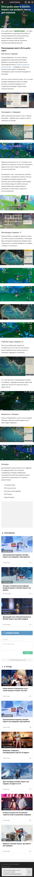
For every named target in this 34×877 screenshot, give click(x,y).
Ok (29, 872)
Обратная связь (6, 866)
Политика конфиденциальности (12, 874)
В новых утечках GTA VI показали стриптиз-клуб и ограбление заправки (17, 814)
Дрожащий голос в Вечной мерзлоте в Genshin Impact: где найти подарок (17, 618)
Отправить (27, 652)
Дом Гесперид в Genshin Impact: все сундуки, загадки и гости (16, 783)
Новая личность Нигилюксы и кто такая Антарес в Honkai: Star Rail (15, 689)
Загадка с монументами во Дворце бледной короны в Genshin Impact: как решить (17, 588)
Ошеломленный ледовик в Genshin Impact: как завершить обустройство (16, 556)
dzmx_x (5, 26)
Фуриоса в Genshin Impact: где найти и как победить (17, 845)
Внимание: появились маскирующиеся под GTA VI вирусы (16, 751)
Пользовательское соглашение (10, 864)
